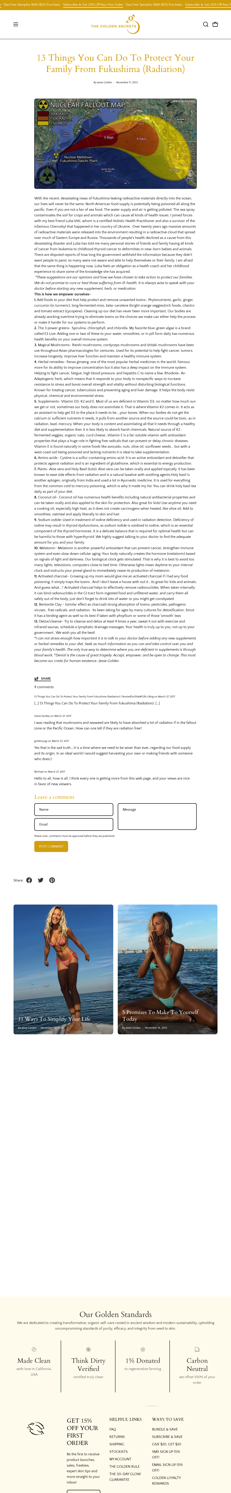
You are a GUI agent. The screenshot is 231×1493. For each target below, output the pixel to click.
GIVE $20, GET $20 (166, 1444)
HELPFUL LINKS (125, 1419)
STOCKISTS (118, 1452)
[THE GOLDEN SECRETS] (115, 24)
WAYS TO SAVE (168, 1419)
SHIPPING (116, 1444)
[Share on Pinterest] (52, 880)
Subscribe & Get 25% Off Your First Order (75, 5)
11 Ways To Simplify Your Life (54, 1019)
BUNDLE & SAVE (165, 1429)
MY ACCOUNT (120, 1459)
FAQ (112, 1429)
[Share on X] (40, 880)
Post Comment (51, 846)
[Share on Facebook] (29, 880)
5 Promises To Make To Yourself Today (160, 1016)
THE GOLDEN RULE (124, 1467)
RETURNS (117, 1437)
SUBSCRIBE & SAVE (167, 1437)
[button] (205, 24)
